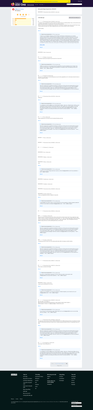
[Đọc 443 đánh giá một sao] (23, 24)
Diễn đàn (25, 391)
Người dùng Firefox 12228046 (49, 21)
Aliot (45, 52)
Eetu (45, 137)
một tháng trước (50, 75)
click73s (45, 75)
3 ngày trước (57, 34)
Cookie (17, 398)
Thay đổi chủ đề (74, 404)
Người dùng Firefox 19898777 (49, 260)
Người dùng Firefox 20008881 (49, 142)
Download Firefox (39, 376)
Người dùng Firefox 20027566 (49, 96)
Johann (45, 239)
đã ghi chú (20, 401)
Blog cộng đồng (26, 389)
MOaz (45, 161)
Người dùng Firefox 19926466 (49, 188)
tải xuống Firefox (54, 1)
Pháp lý (21, 398)
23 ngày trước (48, 52)
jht (44, 116)
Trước (52, 363)
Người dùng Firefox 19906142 (49, 210)
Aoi (44, 152)
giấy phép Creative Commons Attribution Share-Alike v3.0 (49, 401)
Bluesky (73, 382)
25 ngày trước (49, 57)
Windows (37, 378)
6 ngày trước (57, 21)
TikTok (72, 380)
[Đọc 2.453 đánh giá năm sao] (23, 18)
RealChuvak (46, 179)
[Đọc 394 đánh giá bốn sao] (23, 20)
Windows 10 (46, 147)
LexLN (45, 193)
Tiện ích (25, 374)
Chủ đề (36, 4)
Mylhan (45, 57)
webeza (45, 215)
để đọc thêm (42, 44)
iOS (36, 382)
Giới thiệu (25, 376)
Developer (61, 380)
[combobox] (74, 4)
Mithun (45, 282)
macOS (36, 380)
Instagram (73, 376)
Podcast (73, 384)
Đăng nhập (80, 1)
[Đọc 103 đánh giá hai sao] (23, 23)
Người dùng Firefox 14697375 (49, 265)
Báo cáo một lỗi (26, 393)
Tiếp (66, 363)
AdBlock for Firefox (19, 9)
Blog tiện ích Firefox (27, 378)
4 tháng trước (57, 210)
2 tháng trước (57, 96)
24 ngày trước (57, 64)
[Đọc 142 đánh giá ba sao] (23, 21)
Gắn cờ (39, 30)
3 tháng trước (48, 161)
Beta (48, 378)
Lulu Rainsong (46, 342)
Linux (36, 386)
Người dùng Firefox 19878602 (49, 319)
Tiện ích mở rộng (30, 4)
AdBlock (18, 10)
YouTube (73, 378)
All (35, 388)
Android (37, 384)
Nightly (48, 376)
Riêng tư (12, 398)
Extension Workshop (27, 380)
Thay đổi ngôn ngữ (74, 401)
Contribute (61, 378)
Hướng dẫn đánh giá (27, 395)
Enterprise (49, 384)
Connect (61, 376)
